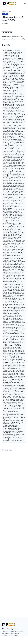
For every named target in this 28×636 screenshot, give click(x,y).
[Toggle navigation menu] (24, 3)
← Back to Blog (7, 450)
